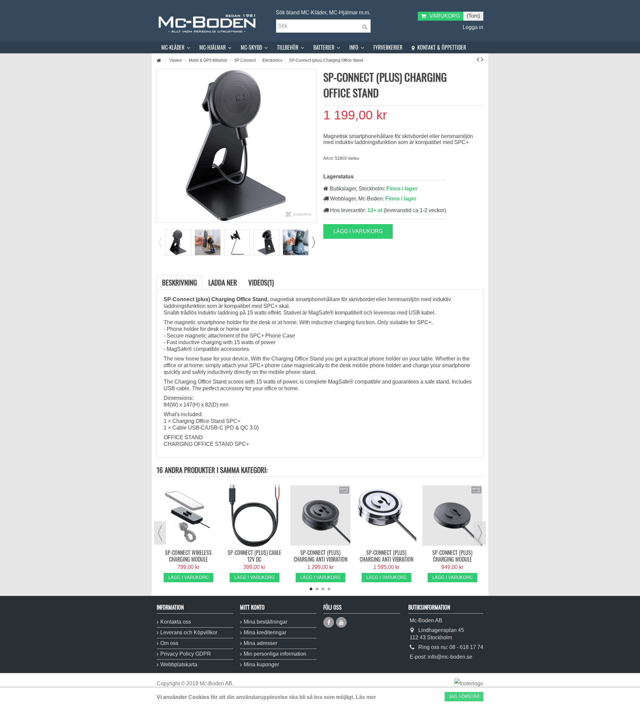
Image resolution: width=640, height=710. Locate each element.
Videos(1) (261, 282)
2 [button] (317, 589)
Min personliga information (275, 654)
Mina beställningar (265, 622)
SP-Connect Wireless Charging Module (188, 556)
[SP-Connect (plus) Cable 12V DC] (254, 516)
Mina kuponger (261, 664)
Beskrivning (179, 282)
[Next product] (482, 59)
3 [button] (323, 589)
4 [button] (329, 589)
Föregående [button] (160, 145)
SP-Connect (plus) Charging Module (452, 556)
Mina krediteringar (265, 632)
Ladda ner (222, 282)
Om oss (169, 643)
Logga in (472, 27)
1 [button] (311, 589)
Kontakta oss (175, 622)
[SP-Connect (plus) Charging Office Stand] (178, 242)
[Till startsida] (159, 60)
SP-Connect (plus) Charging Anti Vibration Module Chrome (386, 559)
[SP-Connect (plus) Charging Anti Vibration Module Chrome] (386, 516)
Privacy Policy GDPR (185, 654)
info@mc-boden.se (450, 657)
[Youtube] (341, 622)
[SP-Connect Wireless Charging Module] (188, 516)
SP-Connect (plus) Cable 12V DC (254, 556)
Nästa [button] (313, 145)
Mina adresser (260, 643)
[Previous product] (478, 59)
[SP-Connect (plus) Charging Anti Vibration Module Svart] (320, 516)
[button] (176, 47)
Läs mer (366, 697)
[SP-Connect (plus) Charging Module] (452, 516)
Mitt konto (252, 607)
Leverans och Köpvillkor (188, 632)
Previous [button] (160, 242)
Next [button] (313, 242)
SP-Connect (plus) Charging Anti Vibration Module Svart (320, 559)
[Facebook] (328, 622)
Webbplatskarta (178, 664)
